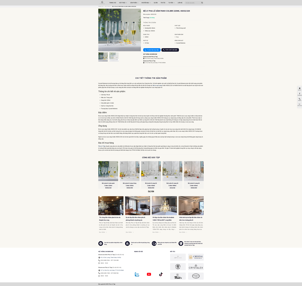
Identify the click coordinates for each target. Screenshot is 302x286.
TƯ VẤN (171, 2)
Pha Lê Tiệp (101, 146)
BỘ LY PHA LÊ (108, 6)
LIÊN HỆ (180, 2)
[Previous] (98, 175)
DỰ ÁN (156, 2)
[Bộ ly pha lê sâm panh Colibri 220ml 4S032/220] (108, 171)
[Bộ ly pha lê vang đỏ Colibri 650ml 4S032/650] (194, 171)
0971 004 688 (171, 50)
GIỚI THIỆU (122, 2)
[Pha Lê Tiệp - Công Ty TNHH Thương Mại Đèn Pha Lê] (102, 2)
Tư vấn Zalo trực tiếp (153, 50)
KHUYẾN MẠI (145, 2)
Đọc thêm (103, 232)
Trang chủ (100, 6)
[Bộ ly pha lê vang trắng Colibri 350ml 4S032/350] (130, 171)
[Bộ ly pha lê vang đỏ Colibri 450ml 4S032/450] (151, 171)
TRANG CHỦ (112, 2)
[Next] (203, 175)
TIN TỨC (163, 2)
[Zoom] (100, 49)
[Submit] (202, 2)
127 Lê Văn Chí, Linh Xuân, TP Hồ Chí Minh (155, 62)
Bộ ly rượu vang (157, 85)
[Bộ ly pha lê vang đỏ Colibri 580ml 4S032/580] (172, 171)
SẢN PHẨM (133, 2)
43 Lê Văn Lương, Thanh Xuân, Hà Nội (154, 58)
